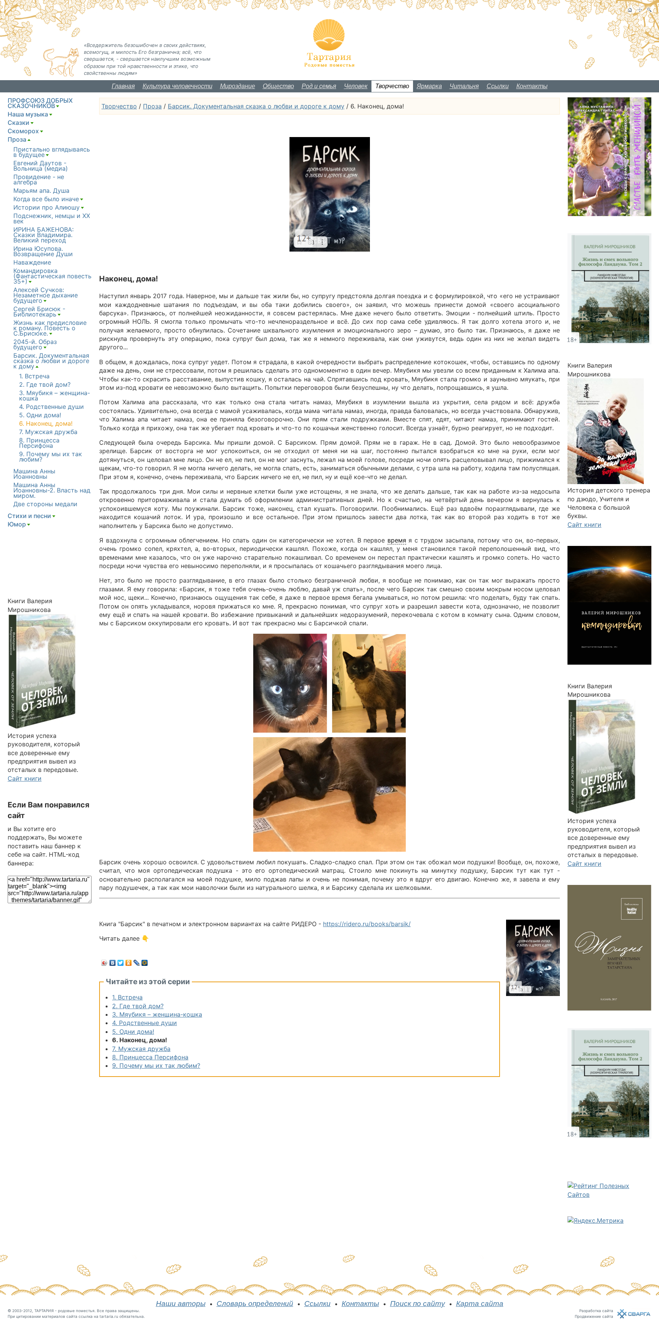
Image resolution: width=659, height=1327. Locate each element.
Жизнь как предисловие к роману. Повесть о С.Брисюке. (50, 328)
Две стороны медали (45, 504)
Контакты (532, 86)
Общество (278, 86)
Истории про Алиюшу (46, 207)
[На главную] (630, 10)
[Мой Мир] (145, 963)
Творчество (392, 86)
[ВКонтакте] (113, 963)
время (396, 540)
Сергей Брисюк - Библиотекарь (39, 311)
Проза (152, 106)
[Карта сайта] (640, 10)
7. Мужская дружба (141, 1049)
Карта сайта (479, 1304)
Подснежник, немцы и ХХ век (51, 218)
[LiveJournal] (137, 963)
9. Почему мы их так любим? (156, 1065)
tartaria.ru (109, 1316)
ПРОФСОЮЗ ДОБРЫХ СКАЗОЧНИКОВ (40, 103)
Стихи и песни (29, 516)
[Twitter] (121, 963)
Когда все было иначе (46, 199)
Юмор (17, 524)
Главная (123, 86)
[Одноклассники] (129, 963)
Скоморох (23, 131)
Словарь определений (255, 1304)
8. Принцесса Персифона (150, 1057)
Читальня (464, 86)
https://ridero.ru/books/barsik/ (367, 924)
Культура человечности (177, 86)
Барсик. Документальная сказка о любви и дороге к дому (256, 106)
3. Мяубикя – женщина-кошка (157, 1014)
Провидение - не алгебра (38, 179)
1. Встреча (127, 997)
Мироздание (237, 86)
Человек (356, 86)
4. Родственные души (144, 1023)
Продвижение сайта (594, 1316)
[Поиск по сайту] (649, 10)
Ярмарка (429, 86)
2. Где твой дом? (138, 1006)
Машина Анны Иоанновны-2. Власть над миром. (51, 490)
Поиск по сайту (417, 1304)
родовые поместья (76, 1310)
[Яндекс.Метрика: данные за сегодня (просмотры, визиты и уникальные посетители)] (595, 1220)
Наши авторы (181, 1304)
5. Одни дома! (133, 1031)
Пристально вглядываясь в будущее (51, 151)
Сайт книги (25, 778)
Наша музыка (28, 114)
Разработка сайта (596, 1310)
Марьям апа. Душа (41, 190)
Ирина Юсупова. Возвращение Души (43, 251)
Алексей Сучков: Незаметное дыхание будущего (45, 295)
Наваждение (32, 262)
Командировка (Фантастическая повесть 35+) (52, 276)
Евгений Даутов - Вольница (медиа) (40, 165)
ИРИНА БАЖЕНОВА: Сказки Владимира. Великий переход (43, 235)
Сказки (18, 122)
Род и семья (319, 86)
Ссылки (498, 86)
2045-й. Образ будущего (35, 344)
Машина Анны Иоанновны (34, 473)
